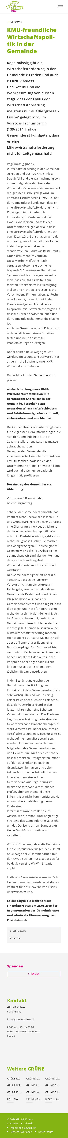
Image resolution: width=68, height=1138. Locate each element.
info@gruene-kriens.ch (21, 1019)
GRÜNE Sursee (33, 1085)
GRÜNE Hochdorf (33, 1092)
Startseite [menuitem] (12, 1123)
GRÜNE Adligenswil (33, 1099)
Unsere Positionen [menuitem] (21, 1132)
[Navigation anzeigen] (60, 7)
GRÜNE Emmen (52, 1085)
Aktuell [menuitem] (29, 1123)
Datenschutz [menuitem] (45, 1132)
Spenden (34, 974)
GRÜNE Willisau (14, 1085)
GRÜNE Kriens (14, 1092)
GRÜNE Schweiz (33, 1078)
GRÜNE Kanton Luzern (14, 1078)
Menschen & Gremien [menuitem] (23, 1127)
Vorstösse (16, 22)
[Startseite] (14, 6)
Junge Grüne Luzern (52, 1099)
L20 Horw (12, 1099)
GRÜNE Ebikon (52, 1092)
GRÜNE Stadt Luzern (52, 1078)
